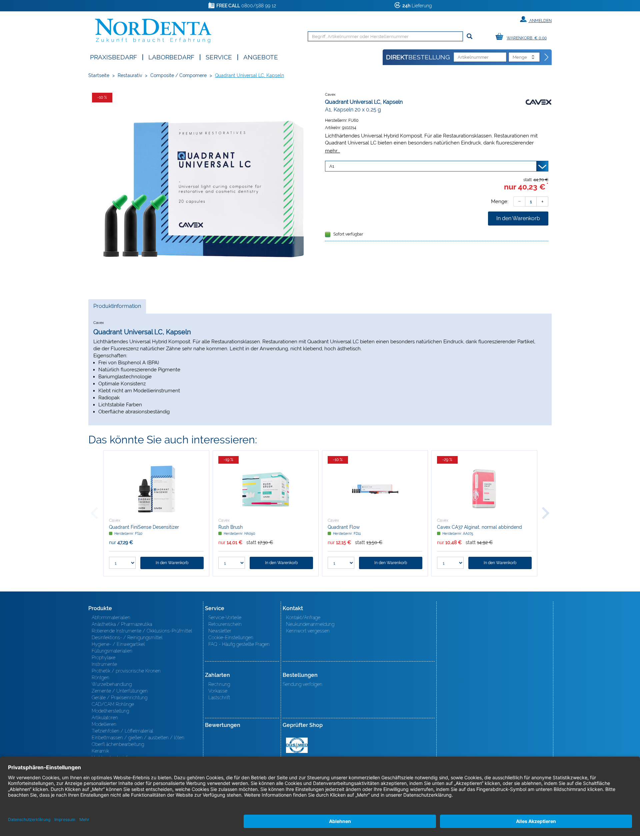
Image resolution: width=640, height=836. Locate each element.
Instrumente (104, 664)
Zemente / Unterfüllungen (120, 691)
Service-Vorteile (224, 617)
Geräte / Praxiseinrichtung (119, 697)
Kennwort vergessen (308, 631)
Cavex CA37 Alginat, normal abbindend (479, 527)
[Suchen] (469, 36)
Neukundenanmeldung (310, 624)
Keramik (100, 751)
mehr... (332, 150)
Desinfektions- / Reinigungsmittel (127, 637)
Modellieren (104, 724)
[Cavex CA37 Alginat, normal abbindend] (484, 489)
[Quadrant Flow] (375, 489)
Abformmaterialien (111, 617)
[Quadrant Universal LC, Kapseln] (203, 189)
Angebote (260, 56)
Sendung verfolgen (302, 684)
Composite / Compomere (178, 75)
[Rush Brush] (265, 489)
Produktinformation (117, 308)
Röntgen (100, 677)
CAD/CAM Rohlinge (113, 704)
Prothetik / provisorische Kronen (126, 671)
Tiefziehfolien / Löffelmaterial (122, 731)
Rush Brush (230, 527)
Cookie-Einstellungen (230, 637)
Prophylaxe (103, 657)
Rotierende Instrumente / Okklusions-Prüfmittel (142, 631)
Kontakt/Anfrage (303, 617)
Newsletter (219, 631)
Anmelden (540, 20)
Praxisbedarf (113, 56)
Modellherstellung (110, 711)
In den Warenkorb (518, 218)
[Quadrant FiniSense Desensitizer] (156, 489)
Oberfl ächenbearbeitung (118, 744)
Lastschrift (219, 697)
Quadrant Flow (344, 527)
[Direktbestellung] (547, 57)
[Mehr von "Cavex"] (538, 101)
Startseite (98, 75)
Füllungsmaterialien (112, 651)
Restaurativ (130, 75)
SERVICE (219, 56)
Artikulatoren (105, 717)
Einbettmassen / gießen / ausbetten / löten (138, 737)
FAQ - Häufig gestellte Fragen (239, 644)
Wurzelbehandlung (112, 684)
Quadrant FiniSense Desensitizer (144, 527)
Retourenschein (225, 624)
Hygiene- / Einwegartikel (118, 644)
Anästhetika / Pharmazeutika (122, 624)
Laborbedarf (171, 56)
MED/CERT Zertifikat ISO (297, 745)
